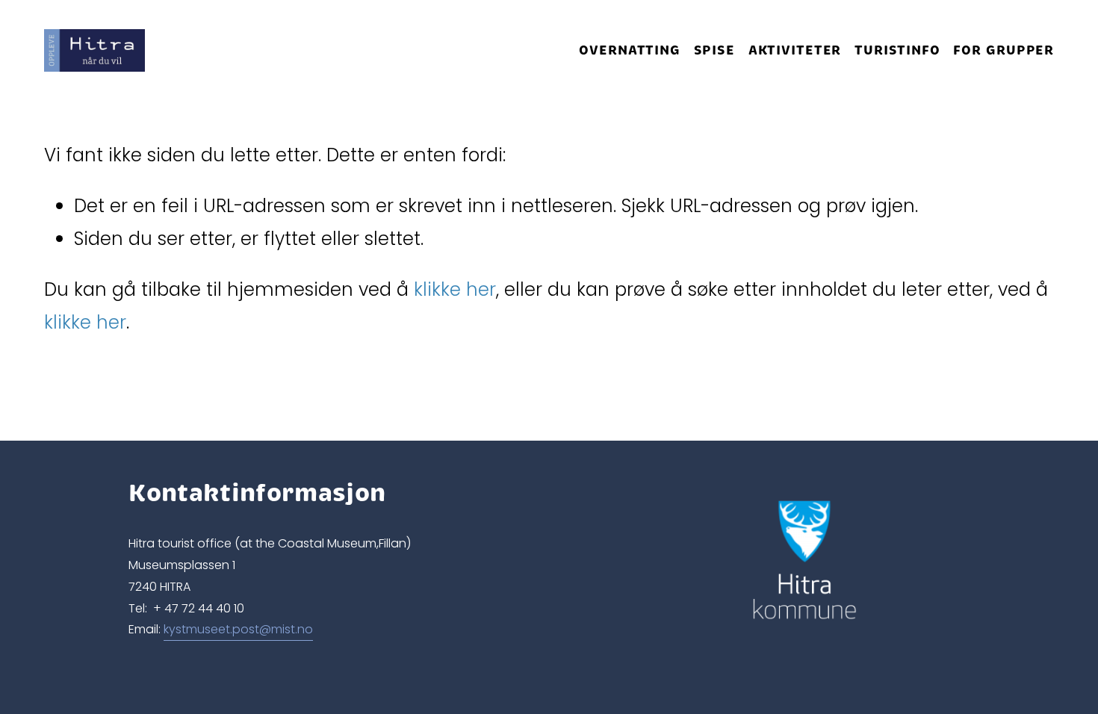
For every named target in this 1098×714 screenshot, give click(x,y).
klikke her (455, 289)
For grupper (1003, 50)
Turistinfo (897, 50)
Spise (714, 50)
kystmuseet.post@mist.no (238, 629)
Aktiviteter (795, 50)
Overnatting (629, 50)
